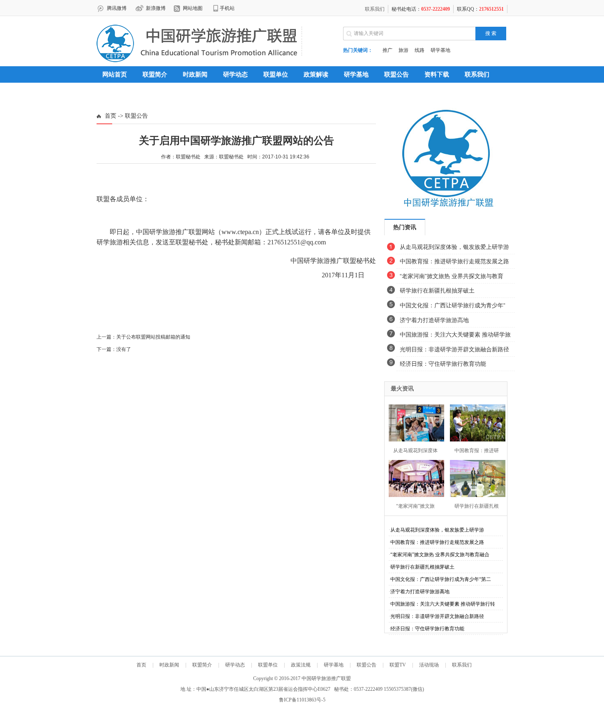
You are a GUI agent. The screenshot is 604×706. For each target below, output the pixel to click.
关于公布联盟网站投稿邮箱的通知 (153, 337)
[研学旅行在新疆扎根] (475, 477)
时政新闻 (195, 74)
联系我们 (375, 9)
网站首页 (114, 74)
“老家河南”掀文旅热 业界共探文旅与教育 (451, 276)
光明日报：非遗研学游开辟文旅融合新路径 (454, 349)
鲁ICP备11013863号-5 (302, 700)
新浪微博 (156, 8)
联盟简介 (202, 665)
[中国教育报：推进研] (475, 421)
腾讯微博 (117, 8)
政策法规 (301, 665)
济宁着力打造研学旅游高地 (434, 320)
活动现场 (429, 665)
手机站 (227, 8)
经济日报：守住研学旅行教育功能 (443, 363)
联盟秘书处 (231, 157)
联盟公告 (396, 74)
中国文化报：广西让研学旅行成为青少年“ (452, 305)
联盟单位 (275, 74)
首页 (110, 116)
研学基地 (440, 50)
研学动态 (235, 74)
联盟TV (398, 665)
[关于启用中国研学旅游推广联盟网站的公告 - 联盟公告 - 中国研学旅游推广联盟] (197, 60)
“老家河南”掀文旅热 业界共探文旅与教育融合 (439, 554)
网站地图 (193, 8)
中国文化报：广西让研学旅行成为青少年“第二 (440, 579)
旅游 (403, 50)
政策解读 (316, 74)
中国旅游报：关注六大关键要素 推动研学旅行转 (442, 604)
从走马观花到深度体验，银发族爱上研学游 (454, 247)
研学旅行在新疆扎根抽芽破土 (437, 290)
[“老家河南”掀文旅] (414, 477)
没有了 (123, 349)
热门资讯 (404, 227)
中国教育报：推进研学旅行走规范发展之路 (454, 261)
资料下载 (436, 74)
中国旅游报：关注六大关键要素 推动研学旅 (455, 334)
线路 (419, 50)
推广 (387, 50)
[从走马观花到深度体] (414, 421)
